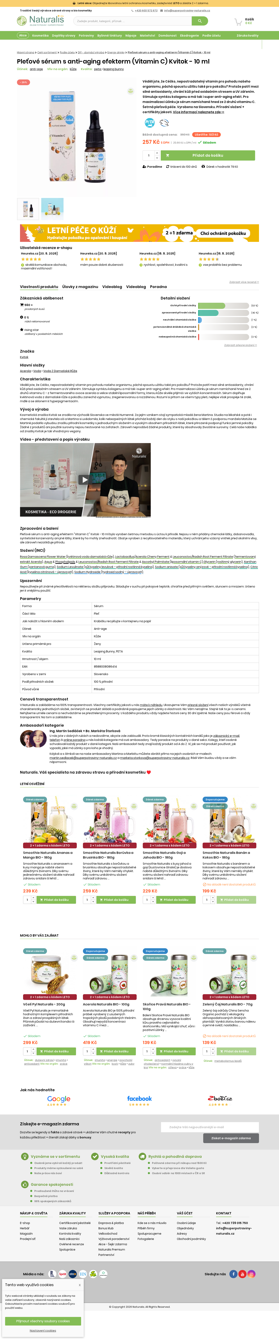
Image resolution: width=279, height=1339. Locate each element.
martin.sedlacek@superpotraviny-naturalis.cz (83, 758)
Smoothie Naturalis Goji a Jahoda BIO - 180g (164, 855)
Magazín (251, 44)
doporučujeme (215, 799)
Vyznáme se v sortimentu (55, 1156)
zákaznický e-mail (226, 736)
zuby (131, 1063)
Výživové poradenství (113, 1239)
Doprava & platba (111, 1223)
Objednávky (185, 1228)
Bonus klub (106, 1228)
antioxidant (32, 1063)
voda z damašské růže (60, 371)
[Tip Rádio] (93, 1274)
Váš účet (185, 1213)
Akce (23, 35)
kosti (115, 1063)
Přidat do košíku (194, 155)
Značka (27, 351)
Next (130, 137)
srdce (63, 1063)
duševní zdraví (44, 1060)
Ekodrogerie (189, 36)
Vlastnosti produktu (39, 286)
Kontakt (223, 1213)
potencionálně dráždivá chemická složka (174, 329)
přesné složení (198, 705)
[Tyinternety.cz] (103, 1274)
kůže (73, 69)
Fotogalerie (146, 1239)
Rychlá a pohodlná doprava (175, 1156)
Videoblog (112, 286)
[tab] (39, 287)
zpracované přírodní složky (179, 312)
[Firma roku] (139, 1290)
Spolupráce (67, 1249)
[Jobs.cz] (73, 1274)
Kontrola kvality (70, 1234)
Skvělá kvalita (113, 1168)
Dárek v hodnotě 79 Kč (222, 167)
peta (98, 69)
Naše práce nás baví (48, 1173)
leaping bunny (113, 69)
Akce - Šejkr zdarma (112, 1244)
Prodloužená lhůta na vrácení (54, 1191)
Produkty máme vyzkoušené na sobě (58, 1168)
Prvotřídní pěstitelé (117, 1163)
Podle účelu (211, 36)
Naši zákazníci (69, 1239)
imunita (61, 1060)
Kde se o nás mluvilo (152, 1223)
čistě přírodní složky (183, 305)
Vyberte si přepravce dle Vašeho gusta (178, 1168)
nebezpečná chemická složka (177, 336)
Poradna (158, 286)
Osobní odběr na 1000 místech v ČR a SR (178, 1173)
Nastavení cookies (43, 1331)
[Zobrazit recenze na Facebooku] (139, 1099)
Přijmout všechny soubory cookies (43, 1321)
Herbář (24, 1228)
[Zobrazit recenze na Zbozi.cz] (220, 1099)
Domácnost (167, 36)
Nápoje (130, 36)
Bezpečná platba (46, 1196)
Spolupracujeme (149, 1234)
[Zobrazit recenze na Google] (58, 1099)
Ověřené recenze (71, 1244)
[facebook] (233, 1274)
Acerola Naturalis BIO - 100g (106, 1004)
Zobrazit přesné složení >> (240, 345)
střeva (172, 1067)
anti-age (36, 69)
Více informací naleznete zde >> (198, 112)
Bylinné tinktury (109, 36)
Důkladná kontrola (116, 1173)
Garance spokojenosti (52, 1184)
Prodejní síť (28, 1239)
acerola (25, 371)
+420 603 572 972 (146, 10)
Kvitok (24, 357)
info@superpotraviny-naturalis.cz (187, 10)
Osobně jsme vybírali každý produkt (58, 1163)
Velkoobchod (107, 1234)
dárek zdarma (35, 799)
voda (37, 371)
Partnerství (106, 1255)
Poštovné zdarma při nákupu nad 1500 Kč (179, 1163)
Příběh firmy (146, 1228)
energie (112, 1060)
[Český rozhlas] (52, 1274)
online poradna (74, 740)
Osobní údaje (186, 1223)
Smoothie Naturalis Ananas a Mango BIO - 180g (48, 855)
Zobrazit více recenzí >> (244, 282)
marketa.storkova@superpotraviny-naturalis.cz (155, 758)
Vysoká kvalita (115, 1156)
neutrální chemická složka (179, 319)
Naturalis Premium (111, 1249)
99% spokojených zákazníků (52, 1201)
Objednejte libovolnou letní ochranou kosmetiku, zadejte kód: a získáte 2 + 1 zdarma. (143, 3)
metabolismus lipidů (228, 1061)
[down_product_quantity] (33, 902)
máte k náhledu (151, 705)
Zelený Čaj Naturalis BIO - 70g (227, 1004)
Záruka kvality (248, 36)
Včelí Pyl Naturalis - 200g (44, 1004)
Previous (23, 137)
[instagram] (251, 1274)
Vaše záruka (68, 1228)
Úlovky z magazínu (80, 286)
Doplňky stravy (63, 36)
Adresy (182, 1234)
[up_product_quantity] (33, 898)
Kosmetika (40, 36)
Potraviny (86, 36)
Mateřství (147, 36)
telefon (55, 740)
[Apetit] (62, 1274)
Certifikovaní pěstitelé (75, 1223)
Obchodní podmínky (191, 1239)
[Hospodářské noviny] (83, 1274)
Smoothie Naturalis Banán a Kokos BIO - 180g (226, 855)
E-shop (25, 1223)
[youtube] (242, 1274)
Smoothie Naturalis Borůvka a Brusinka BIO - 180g (108, 855)
